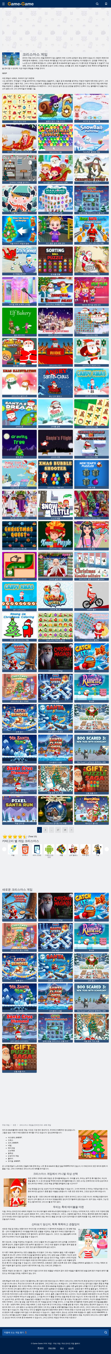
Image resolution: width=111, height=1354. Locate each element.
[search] (106, 1332)
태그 (62, 1348)
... (51, 830)
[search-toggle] (97, 4)
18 (65, 830)
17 (58, 830)
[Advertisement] (29, 29)
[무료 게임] (21, 3)
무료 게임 (52, 1348)
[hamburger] (3, 4)
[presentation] (4, 849)
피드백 (71, 1348)
